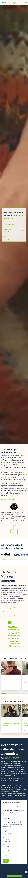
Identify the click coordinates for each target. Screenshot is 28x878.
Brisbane (7, 839)
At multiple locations (10, 814)
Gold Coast (7, 841)
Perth (6, 855)
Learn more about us (8, 499)
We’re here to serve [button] (8, 612)
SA (3, 849)
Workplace (7, 805)
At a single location (9, 812)
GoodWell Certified (16, 512)
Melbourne (7, 846)
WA (3, 853)
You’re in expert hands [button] (10, 608)
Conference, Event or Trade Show (13, 807)
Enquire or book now (14, 876)
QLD (4, 837)
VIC (4, 844)
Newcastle (7, 835)
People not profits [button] (8, 616)
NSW (4, 829)
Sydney (6, 831)
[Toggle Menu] (26, 2)
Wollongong (8, 833)
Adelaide (7, 851)
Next (5, 860)
